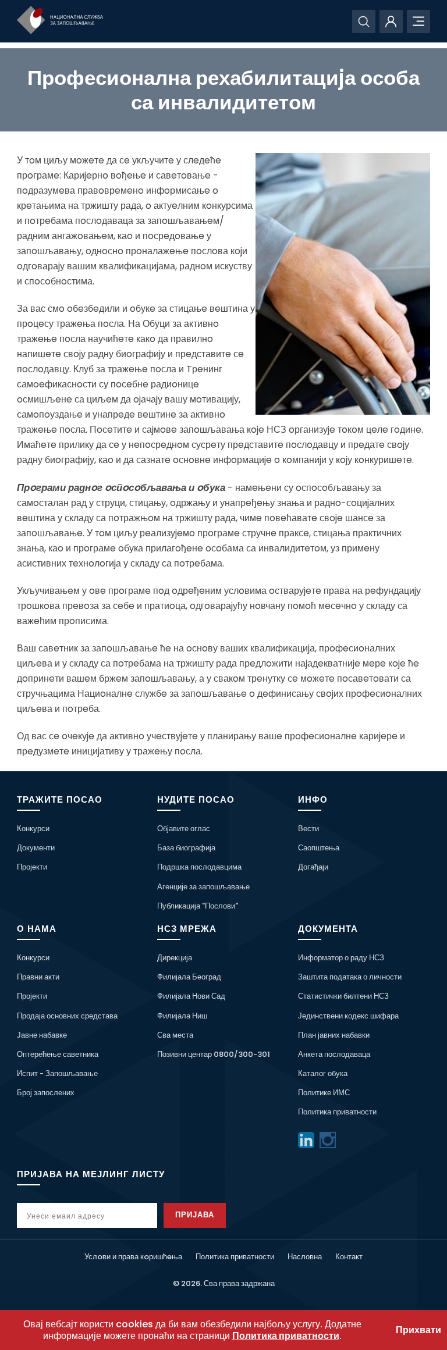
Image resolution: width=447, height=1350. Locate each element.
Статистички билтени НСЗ (343, 996)
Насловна (305, 1256)
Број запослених (45, 1092)
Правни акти (38, 976)
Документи (36, 847)
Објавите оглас (183, 828)
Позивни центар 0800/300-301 (213, 1054)
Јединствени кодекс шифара (348, 1015)
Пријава (194, 1214)
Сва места (175, 1035)
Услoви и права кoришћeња (133, 1256)
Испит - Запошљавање (57, 1073)
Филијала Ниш (182, 1015)
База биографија (186, 847)
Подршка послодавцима (199, 866)
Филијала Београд (189, 976)
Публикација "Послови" (197, 905)
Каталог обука (322, 1073)
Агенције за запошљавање (203, 886)
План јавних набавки (334, 1035)
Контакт (349, 1256)
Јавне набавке (42, 1035)
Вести (308, 828)
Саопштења (318, 847)
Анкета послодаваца (334, 1054)
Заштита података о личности (350, 976)
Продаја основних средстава (67, 1015)
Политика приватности (337, 1111)
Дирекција (174, 957)
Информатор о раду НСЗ (341, 957)
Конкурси (33, 828)
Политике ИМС (324, 1092)
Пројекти (32, 866)
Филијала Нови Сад (191, 996)
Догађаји (313, 866)
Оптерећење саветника (57, 1054)
